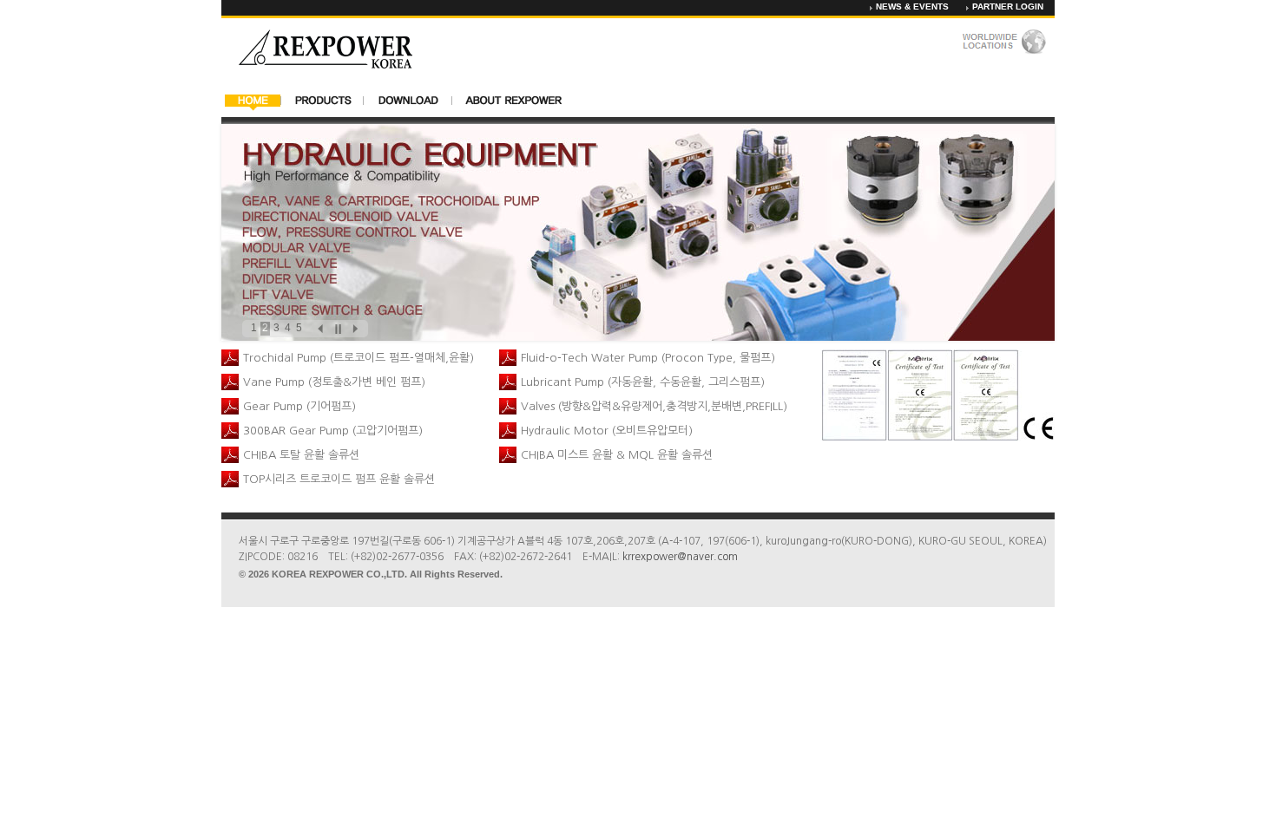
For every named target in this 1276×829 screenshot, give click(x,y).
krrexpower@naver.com (680, 557)
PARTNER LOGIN (1007, 6)
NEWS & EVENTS (912, 6)
